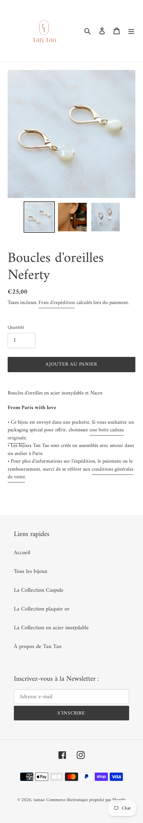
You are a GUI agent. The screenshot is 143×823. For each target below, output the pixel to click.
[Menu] (131, 31)
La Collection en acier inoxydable (51, 628)
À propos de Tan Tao (37, 647)
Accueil (22, 553)
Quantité (16, 327)
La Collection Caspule (39, 590)
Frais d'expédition (57, 302)
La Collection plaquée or (41, 609)
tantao (39, 800)
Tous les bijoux (30, 571)
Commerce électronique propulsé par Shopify (86, 800)
